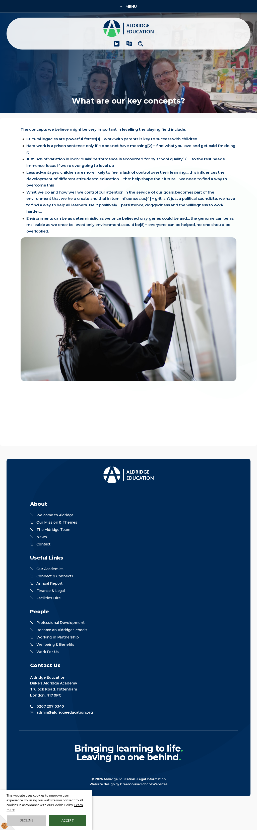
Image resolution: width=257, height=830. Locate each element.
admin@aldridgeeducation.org (64, 712)
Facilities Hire (48, 598)
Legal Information (151, 779)
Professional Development (60, 622)
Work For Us (47, 652)
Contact (43, 544)
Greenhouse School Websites (143, 784)
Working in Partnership (57, 637)
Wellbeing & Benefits (55, 644)
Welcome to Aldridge (55, 515)
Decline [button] (26, 820)
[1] (98, 138)
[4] (148, 198)
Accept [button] (67, 820)
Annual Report (49, 583)
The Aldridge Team (53, 529)
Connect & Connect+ (55, 576)
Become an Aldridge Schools (61, 630)
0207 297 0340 (50, 706)
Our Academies (49, 569)
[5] (142, 224)
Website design (102, 784)
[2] (149, 145)
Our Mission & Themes (56, 522)
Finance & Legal (50, 590)
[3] (184, 159)
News (41, 537)
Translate (129, 45)
